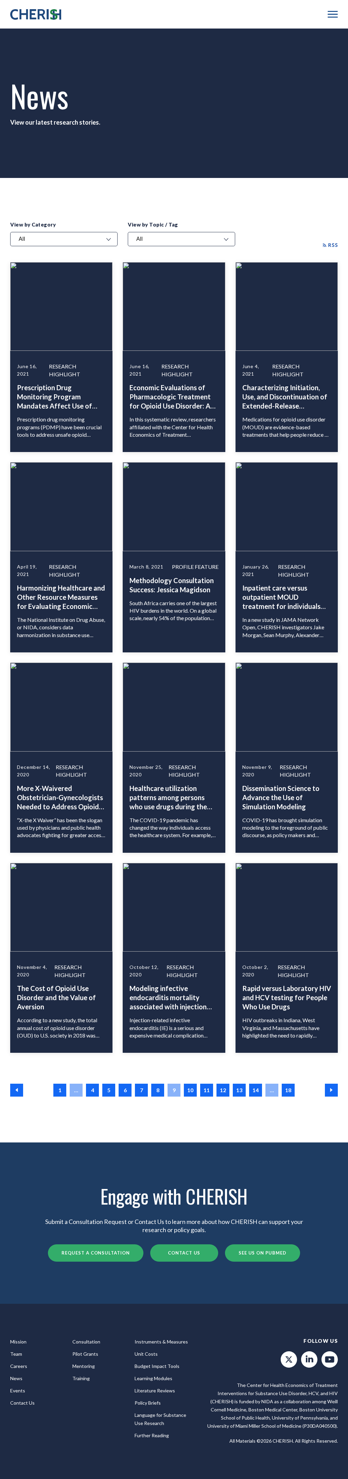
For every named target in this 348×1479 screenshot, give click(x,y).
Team (16, 1354)
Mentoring (83, 1366)
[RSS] (330, 245)
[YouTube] (329, 1359)
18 (288, 1090)
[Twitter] (289, 1359)
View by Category (33, 224)
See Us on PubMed (262, 1253)
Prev (16, 1090)
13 (239, 1090)
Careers (18, 1366)
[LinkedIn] (309, 1359)
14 (256, 1090)
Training (81, 1378)
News (16, 1378)
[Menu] (333, 14)
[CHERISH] (35, 14)
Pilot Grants (85, 1354)
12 (223, 1090)
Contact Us (184, 1253)
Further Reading (152, 1435)
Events (17, 1390)
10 (190, 1090)
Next (331, 1090)
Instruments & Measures (161, 1342)
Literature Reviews (155, 1390)
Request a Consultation (95, 1253)
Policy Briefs (148, 1403)
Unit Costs (146, 1354)
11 (207, 1090)
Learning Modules (153, 1378)
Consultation (86, 1342)
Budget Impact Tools (157, 1366)
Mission (18, 1342)
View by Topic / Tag (153, 224)
